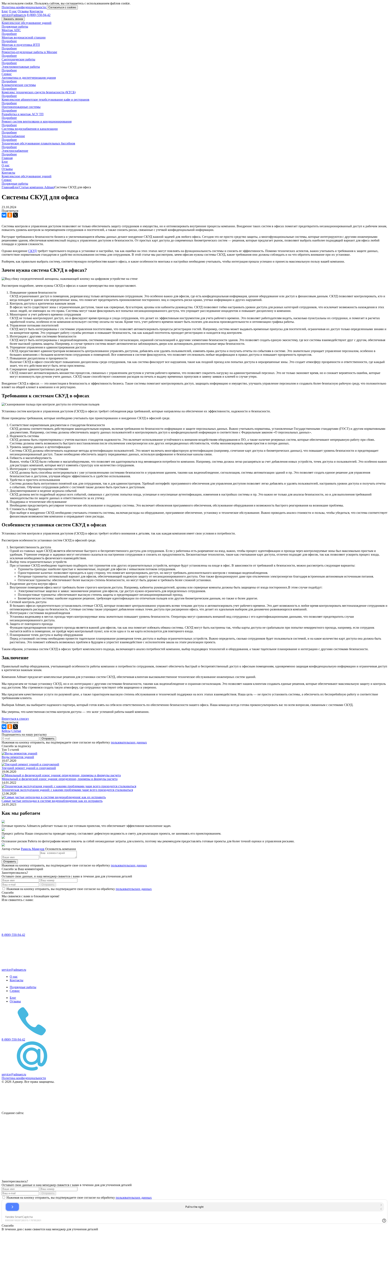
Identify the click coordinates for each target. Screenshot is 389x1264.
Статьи (16, 731)
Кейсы (6, 731)
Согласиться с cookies (62, 7)
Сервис (7, 74)
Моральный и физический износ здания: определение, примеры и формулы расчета (60, 779)
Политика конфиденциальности (24, 7)
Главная (7, 158)
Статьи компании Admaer (37, 187)
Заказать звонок (13, 18)
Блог (5, 11)
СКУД (32, 251)
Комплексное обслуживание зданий (26, 23)
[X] (15, 215)
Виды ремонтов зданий (18, 757)
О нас (13, 11)
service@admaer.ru (14, 15)
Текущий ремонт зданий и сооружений (29, 768)
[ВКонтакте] (4, 215)
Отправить (48, 738)
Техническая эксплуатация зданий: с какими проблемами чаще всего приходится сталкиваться (67, 790)
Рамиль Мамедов (32, 849)
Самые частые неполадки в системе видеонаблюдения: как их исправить (52, 801)
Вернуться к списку (15, 718)
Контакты (36, 11)
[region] (194, 6)
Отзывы (23, 11)
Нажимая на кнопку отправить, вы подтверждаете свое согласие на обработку (79, 889)
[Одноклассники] (9, 215)
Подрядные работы (15, 26)
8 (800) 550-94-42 (38, 15)
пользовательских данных (129, 742)
